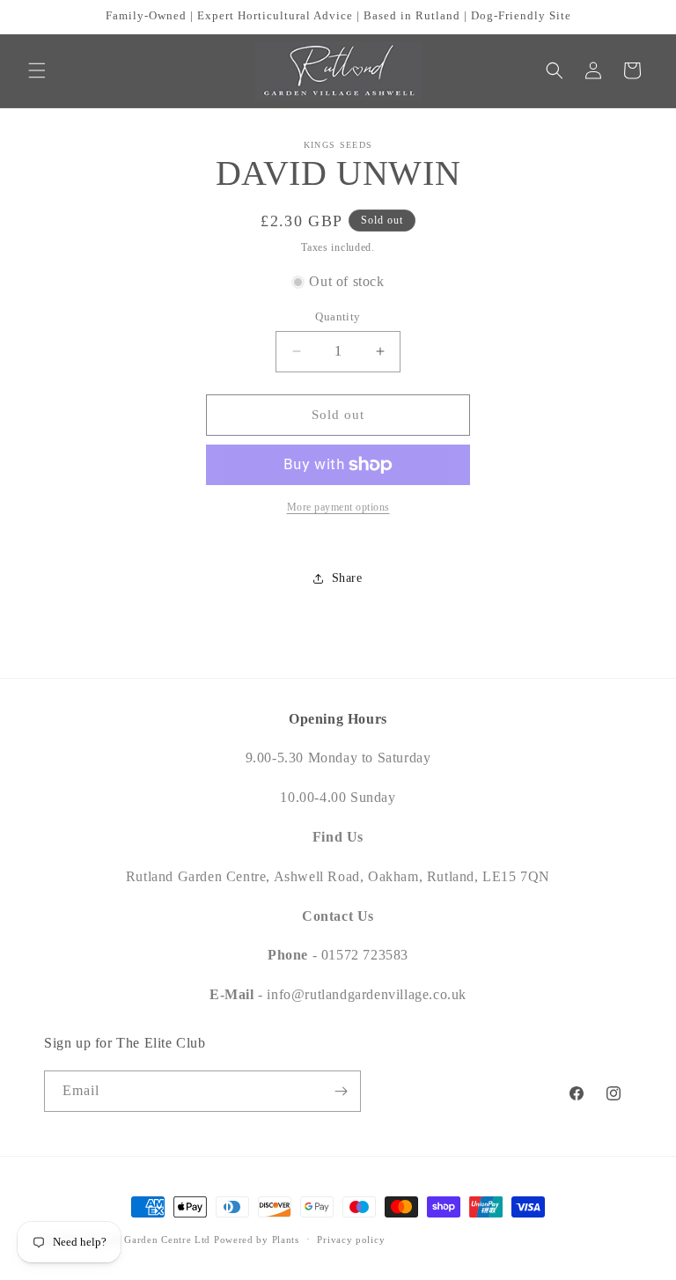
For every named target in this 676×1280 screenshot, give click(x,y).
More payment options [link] (338, 507)
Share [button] (347, 578)
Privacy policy (351, 1239)
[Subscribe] (340, 1091)
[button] (37, 70)
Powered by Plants (256, 1239)
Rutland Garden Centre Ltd (148, 1239)
